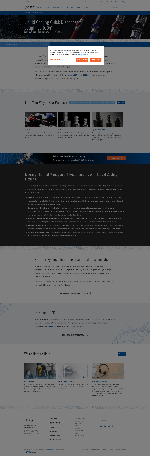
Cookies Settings (55, 59)
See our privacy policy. (84, 54)
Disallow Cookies (82, 60)
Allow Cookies (96, 60)
